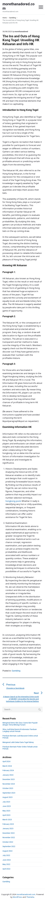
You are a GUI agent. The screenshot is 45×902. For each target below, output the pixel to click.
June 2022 (6, 860)
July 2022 (6, 855)
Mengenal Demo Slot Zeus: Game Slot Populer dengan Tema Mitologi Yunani (20, 724)
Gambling (16, 671)
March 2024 (7, 766)
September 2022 (8, 846)
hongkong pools (13, 501)
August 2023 (7, 797)
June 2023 (6, 806)
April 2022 (6, 869)
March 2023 (7, 820)
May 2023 (6, 811)
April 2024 (6, 761)
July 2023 (6, 802)
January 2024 (7, 775)
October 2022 (7, 842)
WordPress (17, 897)
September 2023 (8, 793)
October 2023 (7, 788)
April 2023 (6, 815)
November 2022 (8, 837)
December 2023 (8, 779)
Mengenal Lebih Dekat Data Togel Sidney (18, 742)
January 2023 (7, 829)
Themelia (30, 897)
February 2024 (8, 770)
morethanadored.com (26, 894)
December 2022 (8, 833)
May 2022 (6, 864)
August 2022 (7, 851)
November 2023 (8, 784)
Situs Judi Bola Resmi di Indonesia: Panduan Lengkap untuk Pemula (19, 730)
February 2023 (8, 824)
